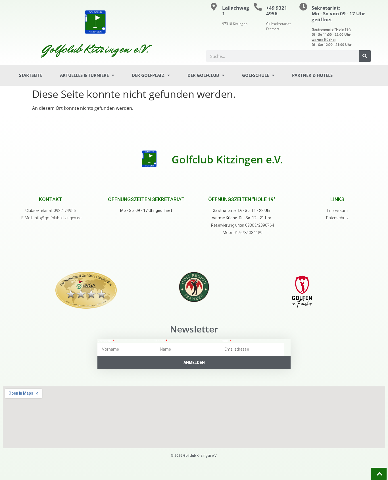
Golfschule (255, 75)
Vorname (104, 341)
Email (225, 341)
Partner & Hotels (312, 75)
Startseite (30, 75)
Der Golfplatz (148, 75)
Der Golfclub (203, 75)
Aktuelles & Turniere (84, 75)
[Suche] (365, 56)
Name (160, 341)
